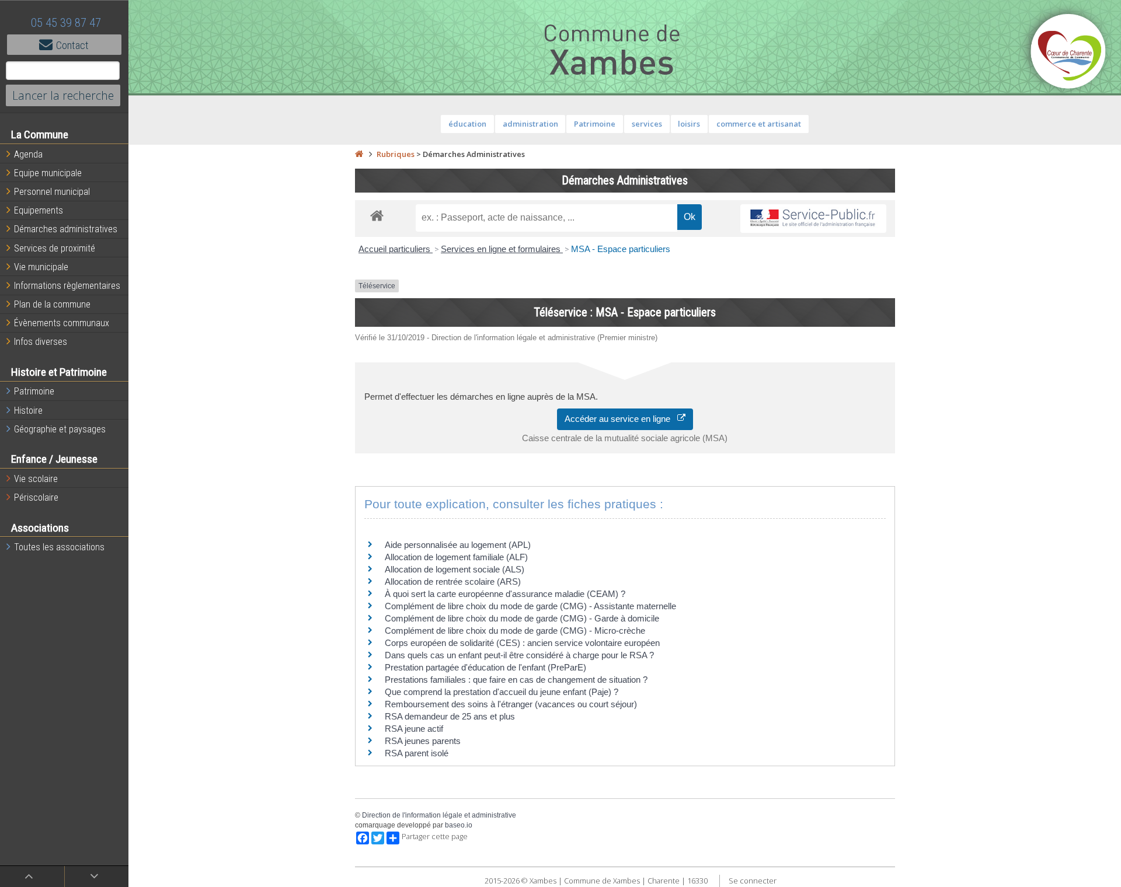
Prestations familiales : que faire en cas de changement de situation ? (516, 680)
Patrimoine (34, 391)
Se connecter (753, 880)
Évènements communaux (61, 323)
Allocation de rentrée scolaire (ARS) (453, 581)
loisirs (689, 123)
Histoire (28, 410)
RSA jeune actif (415, 729)
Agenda (28, 154)
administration (530, 123)
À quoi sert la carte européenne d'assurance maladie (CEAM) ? (505, 594)
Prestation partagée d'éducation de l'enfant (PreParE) (485, 667)
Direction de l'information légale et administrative (439, 815)
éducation (467, 123)
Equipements (38, 210)
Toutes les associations (59, 547)
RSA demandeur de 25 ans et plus (450, 716)
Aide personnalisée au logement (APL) (458, 545)
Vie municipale (41, 267)
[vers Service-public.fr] (813, 218)
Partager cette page (435, 836)
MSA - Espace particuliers (620, 249)
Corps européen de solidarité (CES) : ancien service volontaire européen (522, 643)
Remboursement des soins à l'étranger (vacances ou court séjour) (511, 704)
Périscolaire (36, 497)
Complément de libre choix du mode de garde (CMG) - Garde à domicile (522, 618)
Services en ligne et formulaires (502, 249)
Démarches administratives (65, 229)
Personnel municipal (52, 191)
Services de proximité (54, 248)
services (647, 123)
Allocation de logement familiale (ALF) (456, 557)
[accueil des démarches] (377, 215)
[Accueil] (359, 154)
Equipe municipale (48, 173)
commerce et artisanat (758, 123)
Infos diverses (40, 341)
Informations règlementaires (67, 285)
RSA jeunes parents (423, 741)
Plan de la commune (52, 304)
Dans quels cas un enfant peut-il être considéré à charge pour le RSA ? (519, 655)
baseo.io (458, 825)
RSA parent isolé (416, 753)
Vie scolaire (36, 478)
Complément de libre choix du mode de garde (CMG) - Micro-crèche (515, 630)
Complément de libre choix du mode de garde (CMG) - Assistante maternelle (530, 606)
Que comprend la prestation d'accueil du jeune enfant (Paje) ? (501, 692)
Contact (72, 45)
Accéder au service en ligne (621, 419)
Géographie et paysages (60, 429)
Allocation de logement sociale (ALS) (454, 569)
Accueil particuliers (395, 249)
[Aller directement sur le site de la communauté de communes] (1068, 52)
